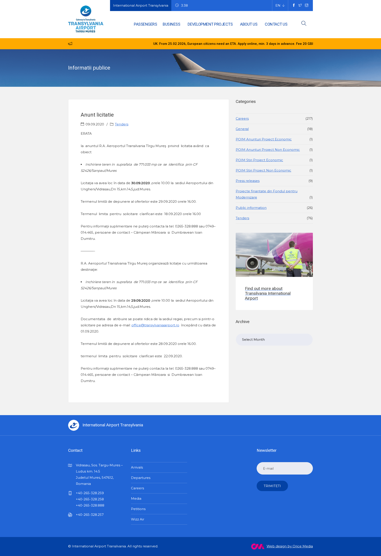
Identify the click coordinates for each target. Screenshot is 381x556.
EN (277, 5)
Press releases (248, 181)
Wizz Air (137, 519)
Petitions (138, 509)
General (242, 129)
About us (248, 24)
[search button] (304, 24)
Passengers (145, 24)
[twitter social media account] (300, 5)
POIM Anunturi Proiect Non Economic (268, 150)
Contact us (276, 24)
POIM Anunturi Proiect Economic (264, 139)
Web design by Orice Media (290, 546)
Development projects (210, 24)
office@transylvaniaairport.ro (155, 325)
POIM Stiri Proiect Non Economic (263, 170)
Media (136, 498)
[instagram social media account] (306, 5)
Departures (140, 478)
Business (171, 24)
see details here (309, 44)
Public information (251, 208)
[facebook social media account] (294, 5)
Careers (242, 118)
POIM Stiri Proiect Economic (259, 160)
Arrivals (137, 467)
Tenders (121, 124)
